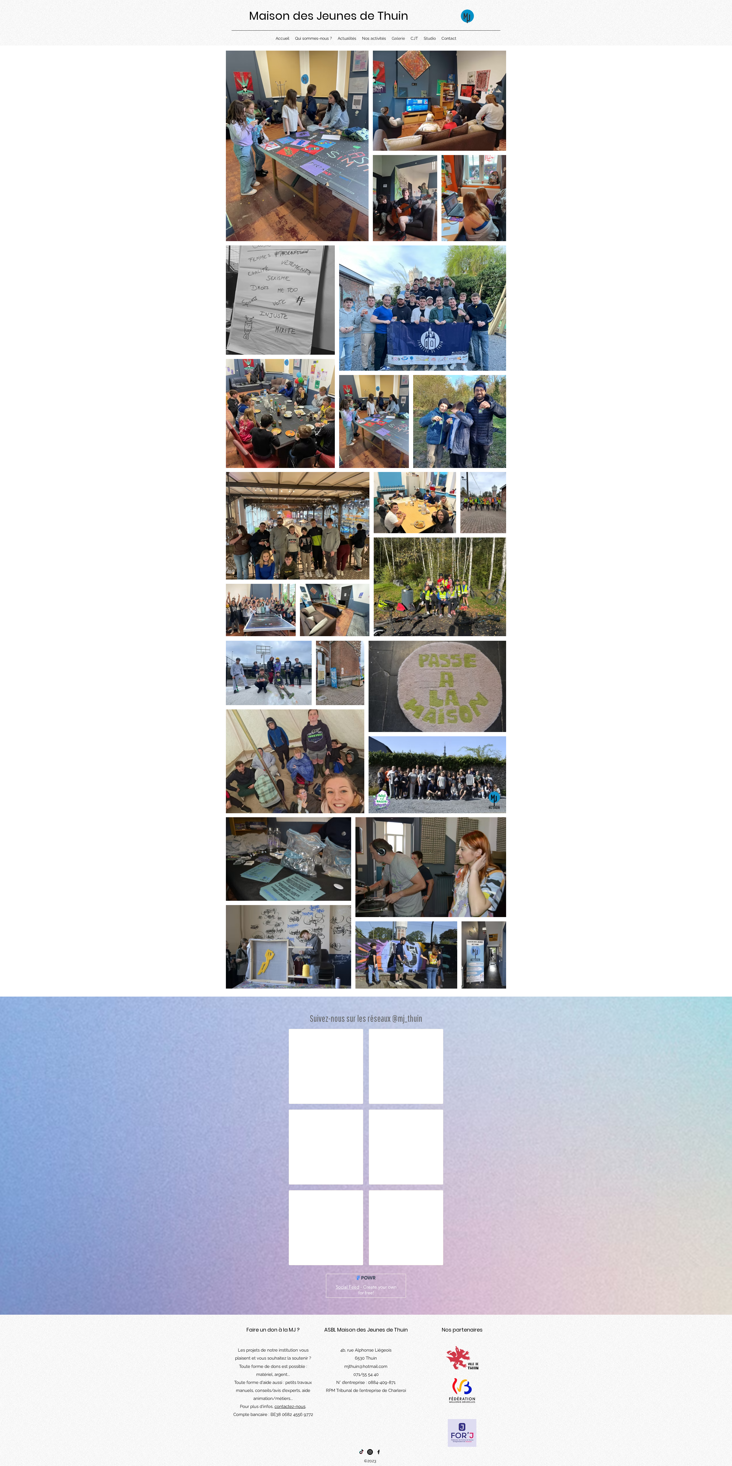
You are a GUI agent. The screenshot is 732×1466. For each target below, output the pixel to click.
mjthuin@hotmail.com (365, 1366)
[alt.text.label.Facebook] (378, 1452)
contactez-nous (289, 1406)
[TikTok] (361, 1452)
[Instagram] (370, 1452)
